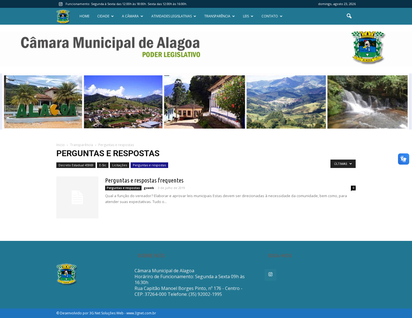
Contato (269, 16)
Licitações (119, 165)
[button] (349, 16)
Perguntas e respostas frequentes (144, 180)
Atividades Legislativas (171, 16)
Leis (246, 16)
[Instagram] (60, 4)
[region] (206, 49)
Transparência (217, 16)
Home (84, 16)
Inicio (60, 144)
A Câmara (130, 16)
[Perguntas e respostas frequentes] (77, 197)
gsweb (149, 188)
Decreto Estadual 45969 (76, 165)
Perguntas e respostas (149, 165)
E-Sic (102, 165)
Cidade (103, 16)
